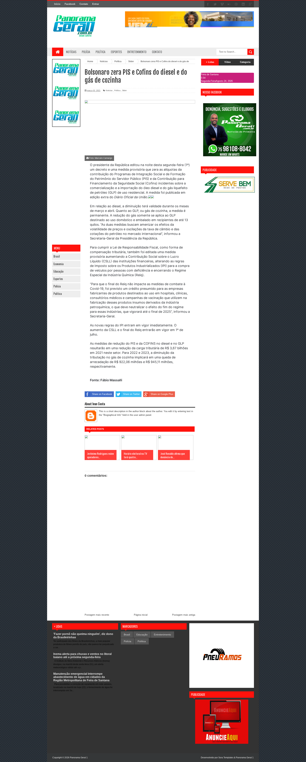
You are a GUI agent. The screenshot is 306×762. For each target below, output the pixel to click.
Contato (84, 4)
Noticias (109, 90)
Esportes (58, 279)
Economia (58, 264)
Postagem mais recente (97, 614)
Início (57, 4)
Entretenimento (162, 634)
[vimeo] (222, 4)
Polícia (86, 52)
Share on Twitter (131, 394)
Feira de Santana (210, 74)
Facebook (70, 4)
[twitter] (215, 4)
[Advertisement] (66, 186)
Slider (124, 90)
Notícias (71, 52)
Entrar (95, 4)
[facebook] (207, 4)
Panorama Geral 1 (245, 757)
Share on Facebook (102, 394)
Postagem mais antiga (183, 614)
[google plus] (250, 4)
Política (57, 294)
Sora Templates (225, 757)
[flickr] (229, 4)
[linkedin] (243, 4)
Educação (58, 271)
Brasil (56, 256)
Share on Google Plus (162, 394)
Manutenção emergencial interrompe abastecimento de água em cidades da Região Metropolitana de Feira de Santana (81, 677)
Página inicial (141, 614)
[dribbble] (236, 4)
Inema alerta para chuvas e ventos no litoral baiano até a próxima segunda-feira (82, 655)
